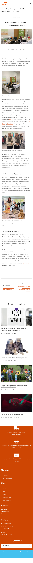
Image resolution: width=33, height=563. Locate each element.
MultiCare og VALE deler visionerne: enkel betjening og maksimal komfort (24, 287)
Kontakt (4, 494)
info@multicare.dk (9, 526)
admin (17, 417)
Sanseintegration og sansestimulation (12, 414)
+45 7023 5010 (7, 524)
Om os (4, 488)
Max (29, 117)
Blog (4, 491)
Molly (11, 119)
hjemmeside (25, 263)
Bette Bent (10, 124)
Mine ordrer (5, 475)
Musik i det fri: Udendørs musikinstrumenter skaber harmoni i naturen (14, 386)
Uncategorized (16, 17)
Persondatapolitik (7, 500)
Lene (23, 49)
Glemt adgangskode (7, 478)
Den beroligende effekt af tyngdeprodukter (8, 287)
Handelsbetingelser (7, 497)
